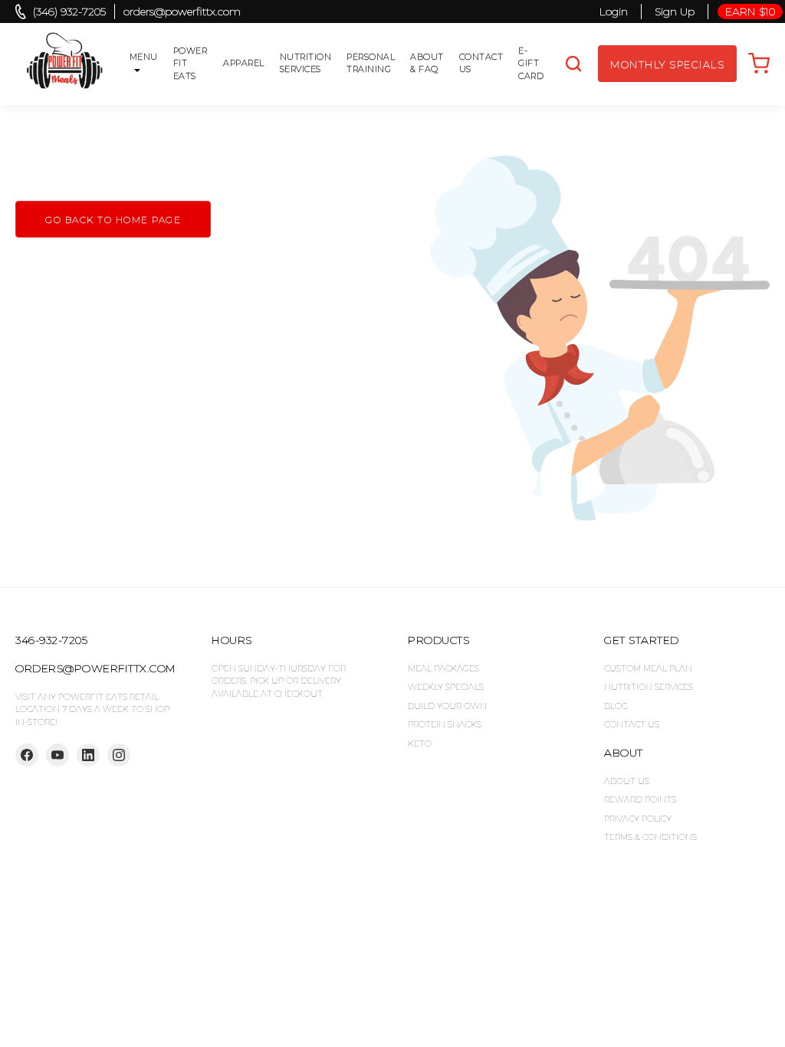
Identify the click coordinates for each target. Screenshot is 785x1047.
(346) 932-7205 (69, 11)
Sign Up (675, 11)
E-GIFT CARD (531, 63)
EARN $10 (750, 11)
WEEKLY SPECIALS (446, 686)
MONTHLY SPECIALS (667, 64)
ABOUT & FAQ (427, 63)
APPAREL (243, 62)
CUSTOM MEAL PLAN (648, 668)
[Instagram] (118, 754)
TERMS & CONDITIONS (650, 837)
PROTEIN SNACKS (444, 724)
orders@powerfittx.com (182, 11)
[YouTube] (57, 754)
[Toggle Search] (573, 64)
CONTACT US (481, 63)
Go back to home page (113, 219)
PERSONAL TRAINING (371, 63)
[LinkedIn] (88, 754)
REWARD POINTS (640, 799)
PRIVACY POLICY (638, 818)
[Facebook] (26, 754)
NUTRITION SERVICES (306, 63)
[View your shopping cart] (759, 63)
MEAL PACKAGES (443, 668)
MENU (144, 56)
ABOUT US (626, 781)
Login (613, 11)
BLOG (616, 706)
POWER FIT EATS (190, 63)
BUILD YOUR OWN (447, 706)
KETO (420, 743)
